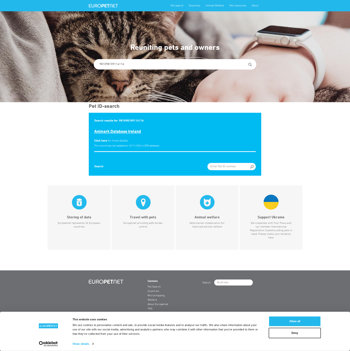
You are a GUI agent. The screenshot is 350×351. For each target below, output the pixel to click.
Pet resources (238, 5)
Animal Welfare (215, 5)
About (255, 5)
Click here (100, 141)
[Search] (250, 65)
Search (98, 166)
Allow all (294, 321)
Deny (294, 332)
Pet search (177, 5)
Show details (81, 343)
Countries (194, 5)
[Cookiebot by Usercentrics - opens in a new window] (48, 344)
